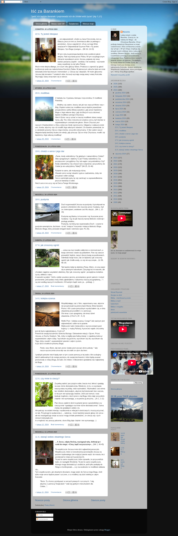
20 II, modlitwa (42, 93)
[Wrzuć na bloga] (69, 81)
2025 (115, 87)
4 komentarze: (56, 233)
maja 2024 (119, 115)
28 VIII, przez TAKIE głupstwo (124, 396)
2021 (115, 164)
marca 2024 (120, 121)
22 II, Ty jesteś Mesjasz (46, 34)
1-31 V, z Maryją (123, 451)
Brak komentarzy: (58, 286)
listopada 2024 (121, 96)
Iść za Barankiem (47, 11)
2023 (115, 158)
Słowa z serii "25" (58, 24)
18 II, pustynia (42, 199)
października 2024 (122, 99)
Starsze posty (98, 500)
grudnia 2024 (120, 93)
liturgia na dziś (116, 295)
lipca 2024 (119, 109)
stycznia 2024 (120, 154)
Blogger (107, 530)
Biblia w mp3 (115, 301)
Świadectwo (73, 24)
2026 (115, 84)
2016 (115, 180)
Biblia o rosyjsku (117, 307)
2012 (115, 193)
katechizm (115, 304)
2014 (115, 186)
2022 (115, 161)
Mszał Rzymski (116, 292)
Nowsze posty (42, 500)
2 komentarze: (56, 187)
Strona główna (41, 24)
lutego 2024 (120, 124)
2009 (115, 202)
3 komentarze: (56, 81)
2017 (115, 177)
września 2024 (121, 102)
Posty (40, 515)
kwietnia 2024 (120, 118)
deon (113, 310)
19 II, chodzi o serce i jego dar (49, 151)
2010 (115, 199)
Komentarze (43, 519)
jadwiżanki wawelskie (119, 312)
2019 (115, 170)
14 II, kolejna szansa (45, 298)
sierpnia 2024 (120, 105)
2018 (115, 174)
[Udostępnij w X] (71, 81)
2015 (115, 183)
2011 (115, 196)
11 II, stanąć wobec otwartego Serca (52, 437)
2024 (115, 90)
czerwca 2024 (121, 112)
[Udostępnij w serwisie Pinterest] (76, 81)
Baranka (126, 32)
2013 (115, 189)
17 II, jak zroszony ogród (47, 245)
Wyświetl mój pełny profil (120, 75)
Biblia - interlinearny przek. (121, 298)
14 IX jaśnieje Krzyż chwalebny (123, 438)
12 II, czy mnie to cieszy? (47, 378)
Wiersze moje (88, 24)
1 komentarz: (56, 139)
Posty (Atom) (49, 505)
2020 (115, 167)
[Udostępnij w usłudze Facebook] (73, 81)
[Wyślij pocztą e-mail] (67, 81)
